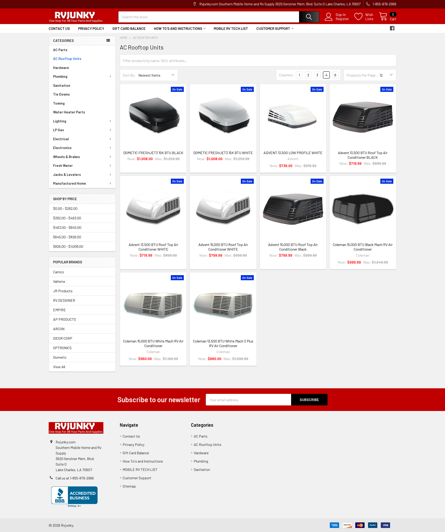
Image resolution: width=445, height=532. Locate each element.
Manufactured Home (69, 183)
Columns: (286, 75)
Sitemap (129, 486)
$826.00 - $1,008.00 (68, 246)
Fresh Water (63, 165)
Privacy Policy (91, 28)
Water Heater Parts (69, 112)
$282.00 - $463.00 (67, 218)
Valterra (59, 281)
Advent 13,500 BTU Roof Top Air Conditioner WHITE (153, 246)
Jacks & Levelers (67, 174)
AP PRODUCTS (64, 319)
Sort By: (129, 75)
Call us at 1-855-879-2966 (75, 478)
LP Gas (58, 130)
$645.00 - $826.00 (67, 237)
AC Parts (60, 50)
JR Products (63, 291)
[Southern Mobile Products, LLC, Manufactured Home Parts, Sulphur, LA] (74, 496)
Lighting (59, 121)
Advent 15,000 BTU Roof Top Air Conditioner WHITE (223, 246)
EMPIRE (59, 310)
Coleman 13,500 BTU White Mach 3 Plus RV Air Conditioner (223, 343)
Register (342, 19)
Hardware (61, 67)
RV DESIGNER (64, 300)
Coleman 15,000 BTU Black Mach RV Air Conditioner (363, 246)
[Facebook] (392, 28)
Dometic (60, 357)
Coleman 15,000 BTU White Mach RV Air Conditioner (153, 343)
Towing (59, 103)
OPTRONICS (62, 347)
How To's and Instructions (178, 28)
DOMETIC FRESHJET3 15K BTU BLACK (153, 152)
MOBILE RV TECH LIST (231, 28)
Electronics (62, 148)
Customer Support (273, 28)
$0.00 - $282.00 (65, 208)
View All (59, 366)
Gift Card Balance (129, 28)
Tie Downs (61, 94)
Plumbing (60, 76)
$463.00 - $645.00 (67, 227)
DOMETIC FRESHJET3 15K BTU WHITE (223, 152)
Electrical (61, 139)
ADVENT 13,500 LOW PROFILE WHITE (293, 152)
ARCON (58, 329)
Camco (58, 272)
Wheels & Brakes (66, 157)
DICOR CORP (62, 338)
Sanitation (61, 85)
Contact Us (59, 28)
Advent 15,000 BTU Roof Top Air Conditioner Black (293, 246)
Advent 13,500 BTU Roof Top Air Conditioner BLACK (363, 154)
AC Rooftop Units (67, 58)
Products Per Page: (361, 75)
